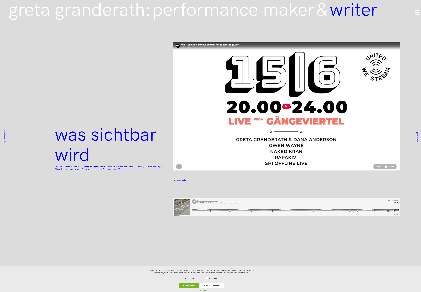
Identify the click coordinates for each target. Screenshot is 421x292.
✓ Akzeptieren (189, 285)
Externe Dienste (216, 279)
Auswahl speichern (212, 285)
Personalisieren (201, 290)
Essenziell (189, 279)
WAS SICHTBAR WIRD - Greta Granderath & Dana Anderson (196, 219)
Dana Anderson (176, 219)
